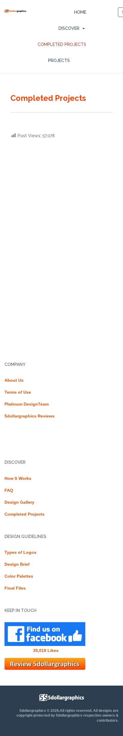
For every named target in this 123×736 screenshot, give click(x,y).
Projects (59, 60)
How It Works (17, 478)
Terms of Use (17, 392)
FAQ (8, 490)
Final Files (15, 588)
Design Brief (17, 564)
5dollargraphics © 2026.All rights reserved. (55, 711)
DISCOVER (69, 28)
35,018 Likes (46, 650)
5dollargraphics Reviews (29, 416)
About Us (14, 380)
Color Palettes (18, 576)
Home (80, 12)
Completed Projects (62, 44)
